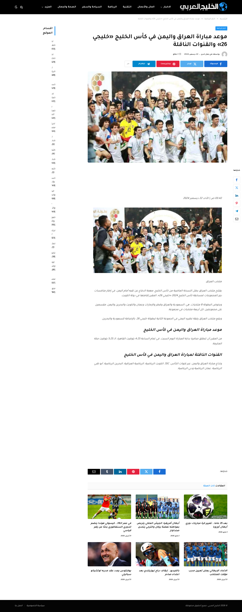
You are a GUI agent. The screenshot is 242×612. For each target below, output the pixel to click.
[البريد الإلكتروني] (236, 219)
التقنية (127, 7)
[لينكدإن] (236, 195)
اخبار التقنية (52, 44)
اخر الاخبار (52, 139)
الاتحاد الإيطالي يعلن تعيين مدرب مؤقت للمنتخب (207, 573)
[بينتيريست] (236, 203)
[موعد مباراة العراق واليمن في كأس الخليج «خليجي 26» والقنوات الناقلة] (157, 117)
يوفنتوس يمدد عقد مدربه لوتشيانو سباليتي (111, 573)
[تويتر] (236, 187)
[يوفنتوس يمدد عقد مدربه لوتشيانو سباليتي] (109, 554)
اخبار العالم (52, 96)
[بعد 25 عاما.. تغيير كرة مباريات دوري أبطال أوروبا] (205, 507)
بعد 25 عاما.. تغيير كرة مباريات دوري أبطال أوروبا (206, 525)
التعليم (51, 169)
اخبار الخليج (52, 57)
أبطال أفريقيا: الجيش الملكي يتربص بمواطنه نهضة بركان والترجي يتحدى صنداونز (158, 527)
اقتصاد (51, 150)
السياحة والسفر (92, 7)
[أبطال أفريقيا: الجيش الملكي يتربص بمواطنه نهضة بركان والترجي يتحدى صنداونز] (157, 507)
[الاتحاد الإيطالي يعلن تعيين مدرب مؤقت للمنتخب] (205, 554)
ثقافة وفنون (52, 264)
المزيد (48, 7)
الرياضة (112, 7)
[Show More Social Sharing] (128, 64)
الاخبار (167, 7)
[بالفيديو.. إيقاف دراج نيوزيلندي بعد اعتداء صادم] (157, 554)
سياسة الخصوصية (36, 606)
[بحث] (21, 7)
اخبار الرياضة (221, 28)
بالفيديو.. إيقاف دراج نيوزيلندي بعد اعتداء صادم (159, 573)
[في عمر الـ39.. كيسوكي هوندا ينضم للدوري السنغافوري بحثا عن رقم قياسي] (109, 507)
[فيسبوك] (236, 180)
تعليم (52, 244)
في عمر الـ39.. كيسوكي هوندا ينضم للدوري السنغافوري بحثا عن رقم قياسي (111, 527)
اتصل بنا (18, 606)
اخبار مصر (52, 126)
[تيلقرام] (236, 211)
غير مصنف (51, 277)
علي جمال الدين (207, 54)
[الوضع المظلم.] (16, 7)
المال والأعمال (145, 7)
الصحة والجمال (67, 7)
